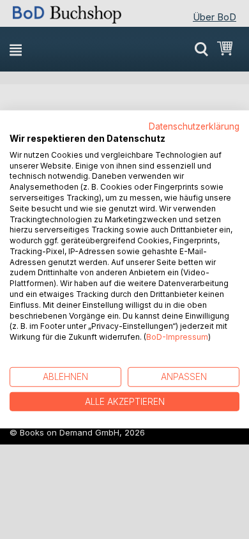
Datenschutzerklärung (194, 126)
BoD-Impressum (177, 337)
